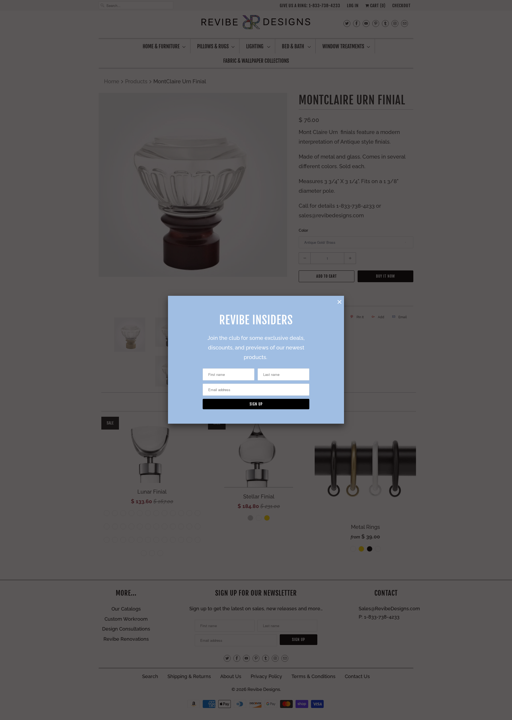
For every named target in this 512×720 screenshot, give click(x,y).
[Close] (339, 302)
